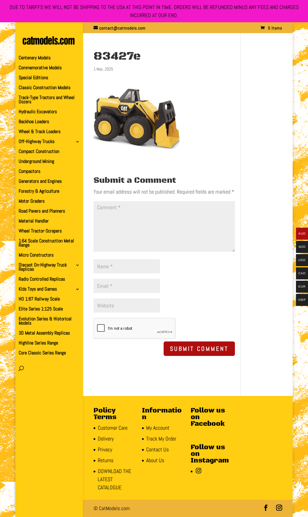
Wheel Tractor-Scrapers (40, 231)
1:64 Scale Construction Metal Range (46, 243)
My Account (157, 427)
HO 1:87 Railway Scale (39, 299)
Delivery (106, 438)
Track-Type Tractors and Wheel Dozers (47, 100)
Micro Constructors (36, 255)
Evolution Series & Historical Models (45, 321)
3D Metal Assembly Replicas (44, 333)
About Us (155, 460)
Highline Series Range (38, 343)
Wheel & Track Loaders (39, 132)
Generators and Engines (40, 181)
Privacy (105, 449)
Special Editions (33, 78)
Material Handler (34, 221)
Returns (105, 460)
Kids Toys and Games (38, 289)
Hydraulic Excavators (38, 112)
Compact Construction (39, 151)
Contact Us (157, 449)
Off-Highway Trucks (36, 142)
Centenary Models (35, 58)
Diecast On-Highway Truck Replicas (43, 267)
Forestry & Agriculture (39, 191)
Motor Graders (32, 201)
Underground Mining (36, 161)
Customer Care (113, 427)
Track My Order (161, 438)
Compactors (29, 171)
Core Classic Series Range (42, 353)
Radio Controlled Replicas (42, 279)
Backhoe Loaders (34, 122)
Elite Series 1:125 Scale (41, 309)
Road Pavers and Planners (42, 211)
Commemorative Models (40, 68)
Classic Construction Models (44, 88)
